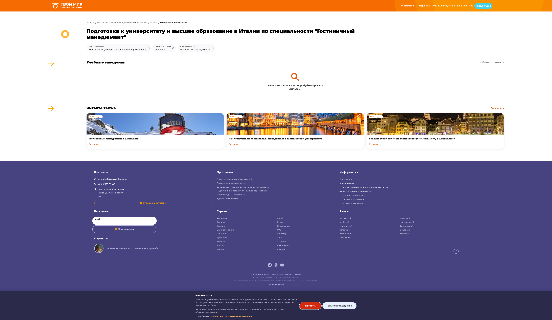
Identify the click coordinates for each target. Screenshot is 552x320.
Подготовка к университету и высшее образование (122, 23)
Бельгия (221, 226)
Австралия (222, 218)
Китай (280, 218)
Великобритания (225, 230)
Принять (310, 305)
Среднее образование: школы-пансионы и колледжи (243, 187)
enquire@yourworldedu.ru (112, 179)
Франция (281, 241)
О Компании (346, 179)
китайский (345, 237)
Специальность (187, 46)
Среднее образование (353, 199)
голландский (346, 226)
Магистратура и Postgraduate (231, 194)
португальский (407, 222)
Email (97, 219)
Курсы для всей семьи (227, 198)
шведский (405, 230)
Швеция (281, 249)
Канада (220, 249)
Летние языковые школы (354, 195)
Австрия (221, 222)
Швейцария (283, 245)
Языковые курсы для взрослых (232, 183)
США (279, 237)
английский (345, 218)
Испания (221, 241)
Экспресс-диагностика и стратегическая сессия (365, 187)
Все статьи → (497, 108)
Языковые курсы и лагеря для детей (234, 179)
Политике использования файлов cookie (231, 316)
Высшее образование (352, 203)
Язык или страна (163, 46)
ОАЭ (279, 230)
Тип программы (96, 46)
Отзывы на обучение (155, 203)
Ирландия (222, 237)
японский (404, 234)
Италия (153, 23)
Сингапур (282, 234)
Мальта (280, 222)
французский (406, 226)
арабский (344, 222)
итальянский (346, 234)
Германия (221, 234)
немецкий (405, 218)
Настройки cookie (276, 284)
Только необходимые (339, 305)
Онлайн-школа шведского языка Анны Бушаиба (132, 248)
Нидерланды (283, 226)
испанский (345, 230)
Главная (90, 23)
